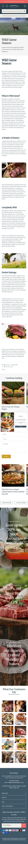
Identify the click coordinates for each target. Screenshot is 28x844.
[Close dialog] (26, 413)
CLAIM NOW (20, 426)
